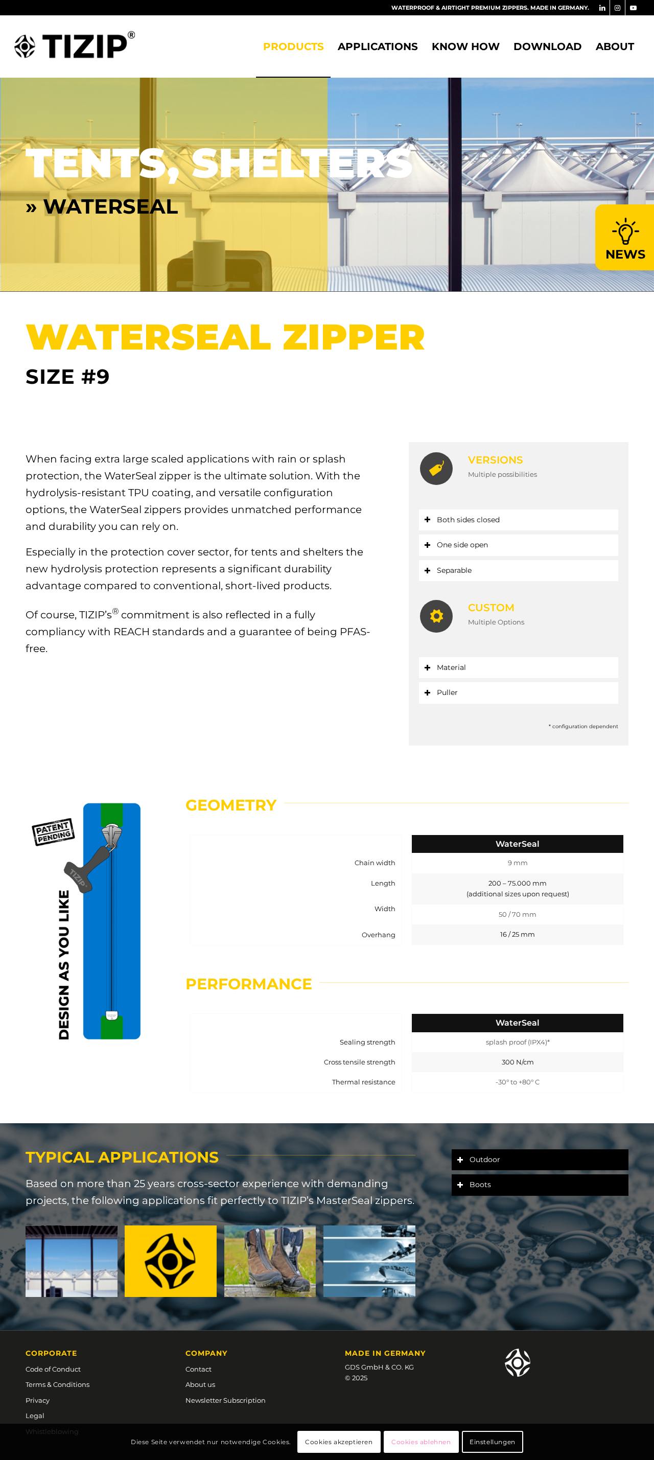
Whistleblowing (52, 1404)
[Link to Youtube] (633, 7)
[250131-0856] (74, 46)
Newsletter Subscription (225, 1373)
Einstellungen (493, 1442)
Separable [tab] (454, 542)
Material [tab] (451, 639)
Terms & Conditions (57, 1357)
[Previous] (9, 170)
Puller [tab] (447, 664)
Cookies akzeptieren (338, 1442)
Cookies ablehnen (421, 1442)
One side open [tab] (462, 517)
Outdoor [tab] (485, 1132)
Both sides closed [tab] (468, 492)
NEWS (625, 254)
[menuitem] (293, 46)
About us (200, 1357)
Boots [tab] (480, 1157)
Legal (35, 1388)
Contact (198, 1341)
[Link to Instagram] (617, 7)
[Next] (645, 170)
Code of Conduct (53, 1341)
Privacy (38, 1373)
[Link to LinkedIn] (602, 7)
